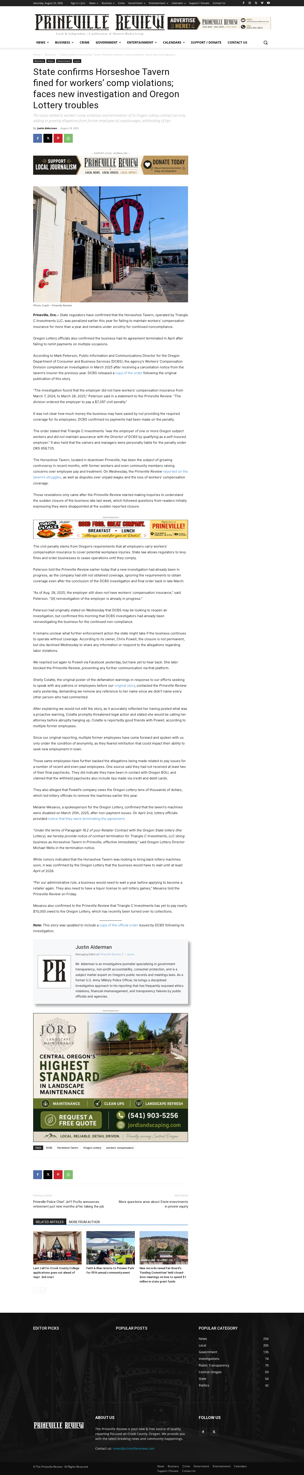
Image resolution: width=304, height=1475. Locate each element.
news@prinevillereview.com (133, 1448)
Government (64, 60)
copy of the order (128, 373)
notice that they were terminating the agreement (86, 819)
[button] (265, 42)
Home (37, 54)
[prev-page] (36, 1290)
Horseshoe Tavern (67, 1147)
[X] (256, 3)
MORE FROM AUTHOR (84, 1222)
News (51, 60)
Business (50, 54)
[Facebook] (243, 3)
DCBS (49, 1147)
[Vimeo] (262, 3)
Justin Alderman (47, 128)
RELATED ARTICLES (50, 1222)
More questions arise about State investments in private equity (153, 1204)
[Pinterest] (58, 138)
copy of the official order (118, 925)
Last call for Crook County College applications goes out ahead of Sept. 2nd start (56, 1272)
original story (124, 685)
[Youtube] (268, 3)
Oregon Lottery (92, 1147)
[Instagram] (249, 3)
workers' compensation (120, 1147)
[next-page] (43, 1290)
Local (77, 60)
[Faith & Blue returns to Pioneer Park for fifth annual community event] (110, 1247)
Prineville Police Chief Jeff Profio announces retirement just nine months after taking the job (68, 1204)
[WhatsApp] (68, 138)
